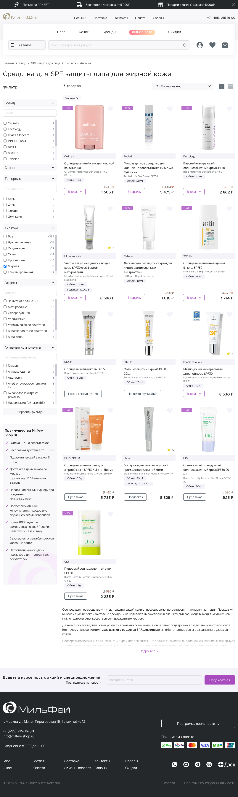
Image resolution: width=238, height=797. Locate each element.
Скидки (131, 768)
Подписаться (219, 680)
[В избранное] (110, 109)
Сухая (12, 254)
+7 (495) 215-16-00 (221, 18)
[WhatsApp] (174, 764)
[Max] (186, 764)
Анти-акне (15, 337)
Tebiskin (13, 159)
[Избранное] (212, 45)
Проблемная (16, 260)
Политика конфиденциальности (209, 783)
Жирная (13, 266)
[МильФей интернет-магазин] (21, 16)
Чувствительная (19, 242)
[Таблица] (221, 86)
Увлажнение (16, 319)
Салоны (158, 18)
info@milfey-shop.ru (18, 736)
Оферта (169, 783)
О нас (7, 768)
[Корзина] (225, 45)
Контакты (121, 18)
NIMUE (12, 147)
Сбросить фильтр (29, 412)
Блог (6, 761)
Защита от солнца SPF (23, 301)
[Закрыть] (233, 4)
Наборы (131, 761)
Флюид (13, 211)
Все (10, 236)
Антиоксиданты (19, 372)
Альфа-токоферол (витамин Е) (27, 385)
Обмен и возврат (77, 768)
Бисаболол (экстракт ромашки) (23, 395)
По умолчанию (171, 86)
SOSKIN (13, 153)
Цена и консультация (83, 394)
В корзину (75, 192)
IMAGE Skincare (18, 135)
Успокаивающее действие (26, 325)
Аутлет (38, 761)
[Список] (230, 86)
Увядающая (16, 248)
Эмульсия (15, 217)
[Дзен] (226, 764)
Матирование (17, 307)
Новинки (80, 18)
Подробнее (147, 651)
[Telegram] (197, 764)
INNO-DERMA (17, 141)
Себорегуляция (19, 313)
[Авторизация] (199, 45)
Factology (14, 129)
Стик (11, 205)
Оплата (140, 18)
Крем (11, 199)
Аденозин (15, 378)
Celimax (13, 123)
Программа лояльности (196, 723)
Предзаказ (75, 497)
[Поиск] (185, 45)
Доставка (100, 18)
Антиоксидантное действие (27, 331)
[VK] (209, 764)
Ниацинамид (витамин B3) (26, 403)
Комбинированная (20, 272)
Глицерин (14, 366)
